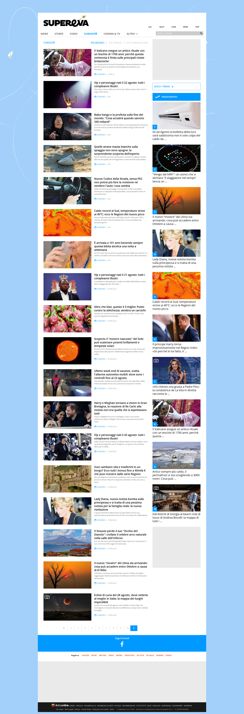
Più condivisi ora (137, 42)
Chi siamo (60, 709)
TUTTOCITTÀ (141, 706)
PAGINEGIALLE (90, 706)
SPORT (94, 655)
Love (173, 27)
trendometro (169, 96)
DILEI (149, 706)
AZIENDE (160, 655)
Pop (197, 27)
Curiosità (90, 33)
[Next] (133, 628)
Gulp (161, 27)
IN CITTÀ (140, 655)
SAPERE (119, 655)
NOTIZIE (85, 655)
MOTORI (102, 655)
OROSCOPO (130, 655)
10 (127, 628)
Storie (59, 33)
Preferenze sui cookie (101, 709)
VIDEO (111, 655)
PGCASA (118, 706)
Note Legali (69, 709)
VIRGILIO (79, 706)
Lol (150, 27)
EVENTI (169, 655)
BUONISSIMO (178, 706)
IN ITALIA (150, 655)
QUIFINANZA (166, 706)
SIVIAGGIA (156, 706)
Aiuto (112, 709)
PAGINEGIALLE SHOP (105, 706)
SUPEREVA (188, 706)
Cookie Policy (86, 709)
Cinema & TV (112, 33)
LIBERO (72, 706)
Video (74, 33)
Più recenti (97, 42)
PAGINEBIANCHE (128, 706)
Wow (185, 27)
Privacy (77, 709)
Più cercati (115, 42)
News (44, 33)
